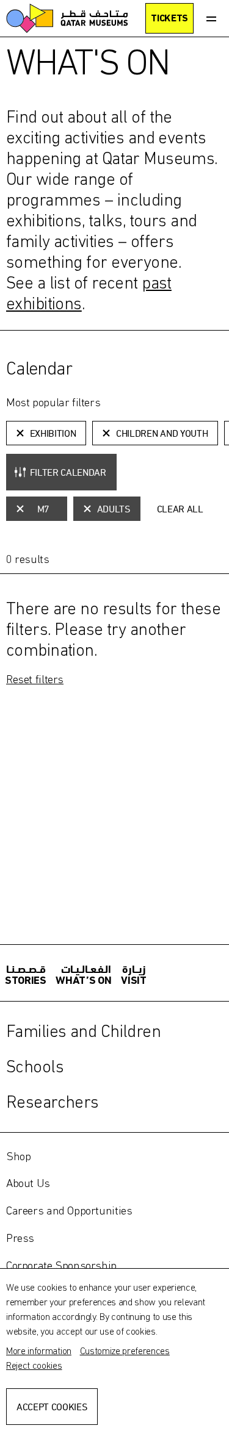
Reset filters (35, 679)
